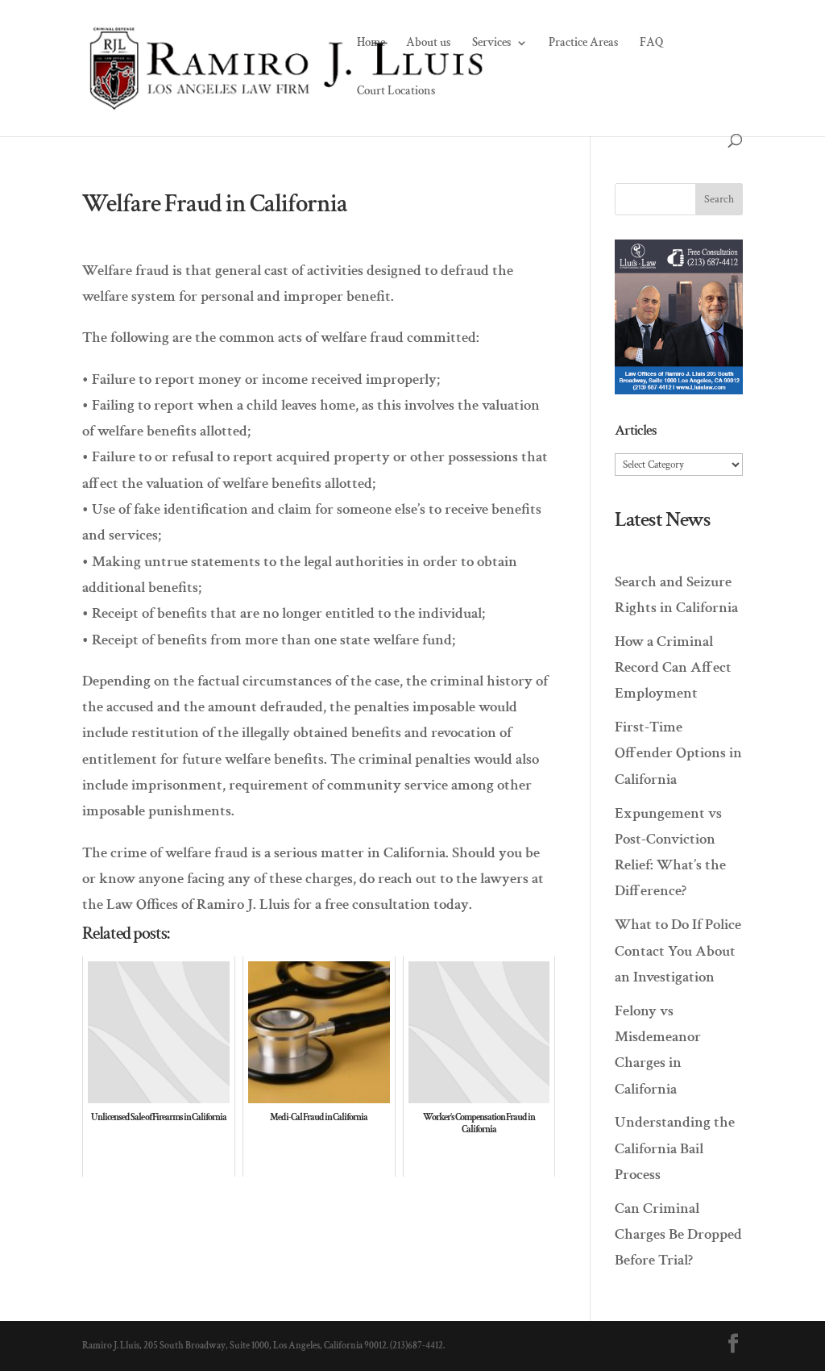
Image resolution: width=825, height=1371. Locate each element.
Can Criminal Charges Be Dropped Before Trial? (678, 1234)
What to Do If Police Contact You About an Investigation (678, 951)
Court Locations (396, 91)
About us (428, 43)
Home (371, 43)
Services (492, 43)
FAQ (652, 43)
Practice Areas (584, 43)
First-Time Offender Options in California (678, 753)
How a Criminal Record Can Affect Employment (673, 667)
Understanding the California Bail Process (675, 1148)
